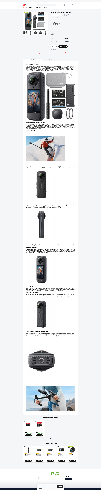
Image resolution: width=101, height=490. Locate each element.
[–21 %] (28, 450)
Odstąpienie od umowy (39, 478)
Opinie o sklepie (25, 476)
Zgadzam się (60, 486)
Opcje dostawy (67, 41)
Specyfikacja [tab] (51, 59)
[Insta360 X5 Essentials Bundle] (52, 34)
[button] (50, 439)
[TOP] (28, 424)
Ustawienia (40, 488)
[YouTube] (68, 475)
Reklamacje (38, 477)
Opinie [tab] (69, 59)
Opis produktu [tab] (32, 59)
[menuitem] (25, 7)
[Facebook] (65, 475)
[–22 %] (61, 450)
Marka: (65, 15)
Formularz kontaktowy (68, 478)
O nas (24, 473)
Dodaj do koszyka (62, 46)
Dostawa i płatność (39, 473)
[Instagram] (66, 475)
